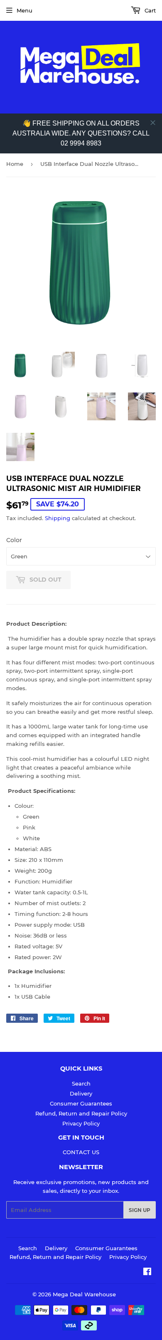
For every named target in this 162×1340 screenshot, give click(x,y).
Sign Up (139, 1210)
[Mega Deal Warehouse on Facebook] (147, 1272)
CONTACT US (81, 1152)
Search (81, 1083)
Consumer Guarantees (81, 1103)
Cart (149, 10)
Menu (24, 10)
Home (14, 163)
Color (14, 540)
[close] (152, 122)
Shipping (57, 518)
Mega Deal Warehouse (84, 1294)
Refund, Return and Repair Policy (81, 1113)
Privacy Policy (81, 1123)
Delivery (81, 1093)
